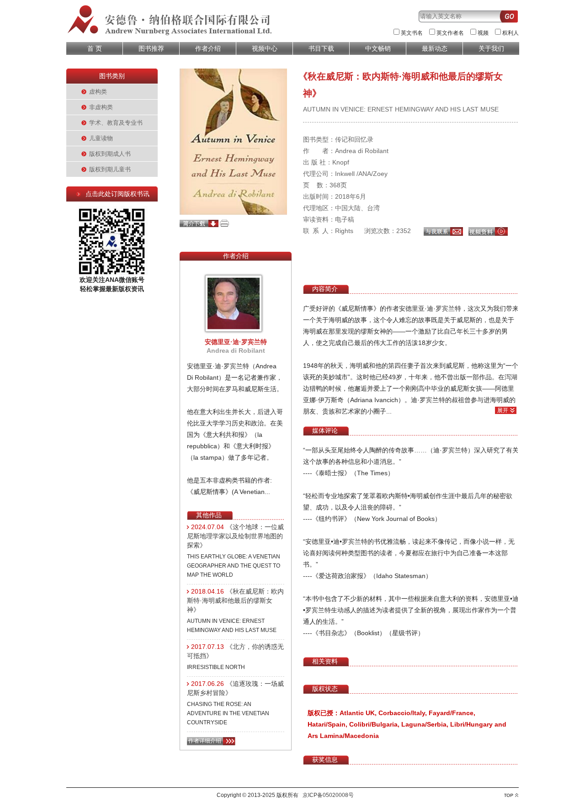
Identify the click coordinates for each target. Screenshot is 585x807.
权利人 (510, 33)
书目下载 (321, 48)
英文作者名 (450, 33)
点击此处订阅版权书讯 (117, 193)
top (511, 795)
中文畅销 (378, 48)
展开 (502, 410)
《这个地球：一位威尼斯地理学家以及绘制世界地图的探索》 (235, 536)
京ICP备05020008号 (328, 795)
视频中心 (264, 48)
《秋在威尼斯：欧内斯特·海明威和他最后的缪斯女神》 (235, 600)
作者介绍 (208, 48)
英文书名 (412, 33)
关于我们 (491, 48)
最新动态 (434, 48)
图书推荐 (151, 48)
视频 (483, 33)
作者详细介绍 (204, 741)
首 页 (94, 48)
